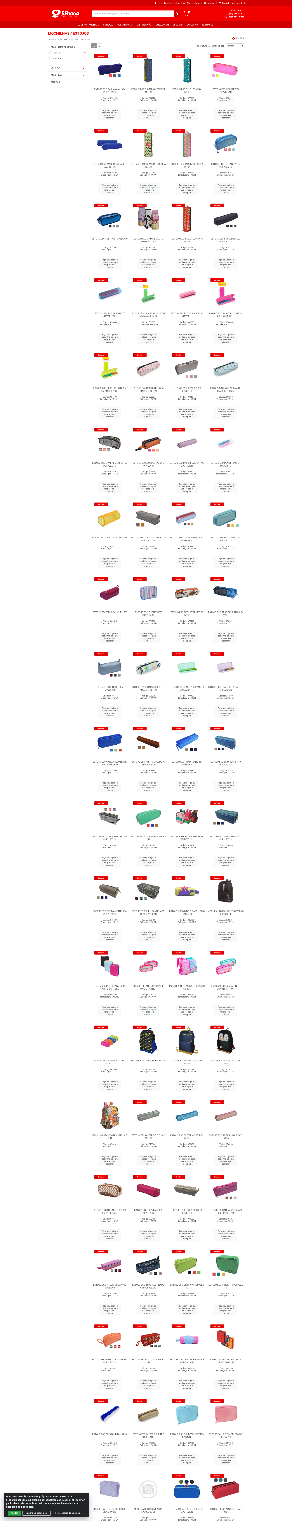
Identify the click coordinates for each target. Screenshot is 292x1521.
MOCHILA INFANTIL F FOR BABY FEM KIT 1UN (187, 838)
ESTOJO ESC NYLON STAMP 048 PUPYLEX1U (109, 1286)
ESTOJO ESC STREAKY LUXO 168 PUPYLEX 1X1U (109, 1211)
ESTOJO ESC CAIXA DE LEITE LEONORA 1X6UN (148, 240)
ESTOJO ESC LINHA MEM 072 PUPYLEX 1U (225, 240)
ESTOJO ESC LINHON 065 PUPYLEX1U (110, 688)
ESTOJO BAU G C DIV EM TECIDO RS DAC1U (225, 1436)
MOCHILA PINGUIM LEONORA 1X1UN (225, 1062)
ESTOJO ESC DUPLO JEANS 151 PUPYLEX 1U (226, 838)
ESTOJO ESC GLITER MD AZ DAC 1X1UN (187, 1137)
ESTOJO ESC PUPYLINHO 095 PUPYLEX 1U (225, 539)
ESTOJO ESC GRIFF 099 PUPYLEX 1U (187, 1286)
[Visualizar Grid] (94, 45)
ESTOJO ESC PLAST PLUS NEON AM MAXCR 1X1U (109, 389)
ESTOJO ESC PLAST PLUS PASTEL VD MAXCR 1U (187, 688)
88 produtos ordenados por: (210, 45)
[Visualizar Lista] (99, 45)
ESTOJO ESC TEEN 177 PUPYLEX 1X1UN (186, 614)
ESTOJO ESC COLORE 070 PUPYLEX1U (226, 91)
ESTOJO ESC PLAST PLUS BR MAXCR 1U (225, 464)
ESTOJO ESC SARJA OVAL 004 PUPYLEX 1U (109, 91)
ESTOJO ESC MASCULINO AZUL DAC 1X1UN (110, 165)
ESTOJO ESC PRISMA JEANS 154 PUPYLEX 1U (109, 912)
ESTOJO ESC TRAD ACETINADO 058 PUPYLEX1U (148, 1286)
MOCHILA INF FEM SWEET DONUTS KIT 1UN (187, 987)
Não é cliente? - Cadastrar (200, 3)
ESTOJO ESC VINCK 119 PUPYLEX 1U (226, 1286)
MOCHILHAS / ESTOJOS (63, 47)
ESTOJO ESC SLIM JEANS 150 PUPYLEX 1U (225, 763)
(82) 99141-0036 (236, 16)
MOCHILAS (56, 75)
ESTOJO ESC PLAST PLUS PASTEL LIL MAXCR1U (225, 688)
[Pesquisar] (177, 13)
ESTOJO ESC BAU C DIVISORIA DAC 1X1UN (187, 1510)
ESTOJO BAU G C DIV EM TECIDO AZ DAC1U (187, 1436)
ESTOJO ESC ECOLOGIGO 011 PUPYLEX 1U (187, 1211)
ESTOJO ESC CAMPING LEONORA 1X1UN (148, 91)
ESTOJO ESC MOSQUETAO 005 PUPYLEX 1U (148, 464)
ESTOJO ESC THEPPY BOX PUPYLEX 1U (148, 614)
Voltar (239, 38)
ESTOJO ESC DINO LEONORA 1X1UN (187, 91)
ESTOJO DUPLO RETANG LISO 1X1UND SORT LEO (110, 987)
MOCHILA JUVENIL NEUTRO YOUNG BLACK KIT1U (226, 912)
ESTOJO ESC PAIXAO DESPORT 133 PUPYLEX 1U (109, 1361)
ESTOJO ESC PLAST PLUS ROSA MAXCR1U (187, 315)
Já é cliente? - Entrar (168, 3)
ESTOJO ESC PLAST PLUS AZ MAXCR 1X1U (110, 315)
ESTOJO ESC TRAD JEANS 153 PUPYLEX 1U (187, 763)
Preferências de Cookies (67, 1513)
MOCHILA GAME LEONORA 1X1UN (148, 1060)
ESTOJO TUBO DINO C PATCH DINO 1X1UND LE (187, 912)
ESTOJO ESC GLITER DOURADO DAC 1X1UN (148, 1436)
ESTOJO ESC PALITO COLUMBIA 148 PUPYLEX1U (148, 763)
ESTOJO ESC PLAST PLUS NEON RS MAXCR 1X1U (225, 315)
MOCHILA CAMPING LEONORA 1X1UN (187, 1062)
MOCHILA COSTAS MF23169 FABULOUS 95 (148, 1510)
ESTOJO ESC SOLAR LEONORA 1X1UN (187, 240)
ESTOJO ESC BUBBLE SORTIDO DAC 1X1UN (109, 1062)
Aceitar (14, 1513)
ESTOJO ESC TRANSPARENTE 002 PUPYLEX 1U (187, 539)
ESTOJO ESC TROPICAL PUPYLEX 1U (110, 614)
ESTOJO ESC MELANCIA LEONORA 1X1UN (148, 165)
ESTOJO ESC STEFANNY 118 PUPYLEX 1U (225, 165)
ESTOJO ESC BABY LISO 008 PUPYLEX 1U (187, 389)
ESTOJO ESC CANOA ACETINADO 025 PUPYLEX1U (226, 1211)
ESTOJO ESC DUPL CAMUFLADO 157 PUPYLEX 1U (148, 912)
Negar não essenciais (36, 1513)
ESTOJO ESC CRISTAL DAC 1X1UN (109, 1434)
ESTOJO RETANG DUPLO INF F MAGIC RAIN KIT (148, 987)
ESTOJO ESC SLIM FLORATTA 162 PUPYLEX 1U (110, 838)
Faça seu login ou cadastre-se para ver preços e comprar (110, 114)
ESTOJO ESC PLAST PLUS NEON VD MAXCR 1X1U (148, 315)
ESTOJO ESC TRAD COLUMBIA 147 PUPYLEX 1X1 (148, 539)
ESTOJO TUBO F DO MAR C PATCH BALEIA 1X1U (187, 1361)
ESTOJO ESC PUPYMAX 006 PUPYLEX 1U (148, 1211)
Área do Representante (234, 3)
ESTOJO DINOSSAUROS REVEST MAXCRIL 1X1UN (148, 688)
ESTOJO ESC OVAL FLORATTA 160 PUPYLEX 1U (109, 464)
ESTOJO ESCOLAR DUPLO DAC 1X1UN (225, 1510)
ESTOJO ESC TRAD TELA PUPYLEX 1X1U (225, 614)
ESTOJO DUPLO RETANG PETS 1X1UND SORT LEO (225, 1361)
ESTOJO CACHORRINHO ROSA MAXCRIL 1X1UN (148, 389)
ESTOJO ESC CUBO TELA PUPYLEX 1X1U (109, 539)
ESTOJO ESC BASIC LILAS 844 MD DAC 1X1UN (187, 464)
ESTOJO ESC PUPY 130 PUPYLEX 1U (148, 1361)
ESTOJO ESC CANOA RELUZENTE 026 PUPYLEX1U (110, 763)
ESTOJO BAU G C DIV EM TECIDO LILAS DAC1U (109, 1510)
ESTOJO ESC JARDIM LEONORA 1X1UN (187, 165)
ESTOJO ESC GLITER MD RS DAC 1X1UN (225, 1137)
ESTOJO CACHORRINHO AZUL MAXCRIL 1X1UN (225, 389)
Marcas (55, 82)
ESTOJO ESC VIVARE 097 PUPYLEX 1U (148, 838)
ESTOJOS (56, 68)
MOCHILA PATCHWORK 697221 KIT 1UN (109, 1137)
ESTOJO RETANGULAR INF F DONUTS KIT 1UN (225, 987)
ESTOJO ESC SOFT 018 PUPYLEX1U (110, 238)
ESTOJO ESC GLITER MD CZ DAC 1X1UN (148, 1137)
